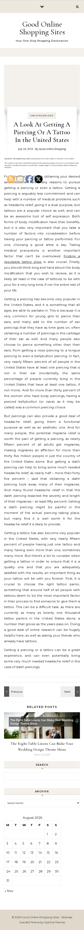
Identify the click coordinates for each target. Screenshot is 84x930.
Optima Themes (54, 922)
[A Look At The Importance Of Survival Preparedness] (71, 691)
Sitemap (66, 917)
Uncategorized (42, 115)
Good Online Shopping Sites (42, 28)
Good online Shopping (52, 149)
